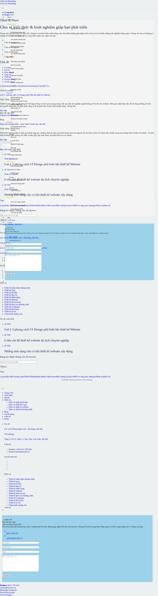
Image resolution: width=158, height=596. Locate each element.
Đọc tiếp (3, 110)
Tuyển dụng (11, 220)
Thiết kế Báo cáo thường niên (16, 304)
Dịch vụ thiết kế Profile (18, 402)
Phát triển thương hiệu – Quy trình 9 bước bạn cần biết (22, 124)
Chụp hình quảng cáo (13, 314)
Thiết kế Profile (10, 292)
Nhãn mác (100, 205)
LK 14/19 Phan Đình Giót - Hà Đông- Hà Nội (19, 238)
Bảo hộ (107, 205)
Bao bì (45, 205)
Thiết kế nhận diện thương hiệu (17, 288)
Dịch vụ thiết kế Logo (18, 404)
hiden (6, 419)
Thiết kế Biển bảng (12, 297)
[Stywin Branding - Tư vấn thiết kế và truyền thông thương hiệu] (8, 2)
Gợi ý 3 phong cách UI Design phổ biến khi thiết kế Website (25, 95)
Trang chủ (8, 12)
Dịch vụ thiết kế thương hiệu (20, 409)
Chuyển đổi (70, 205)
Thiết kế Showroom (12, 302)
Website (34, 205)
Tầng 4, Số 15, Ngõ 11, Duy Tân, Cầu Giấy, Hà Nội (26, 439)
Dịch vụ (7, 400)
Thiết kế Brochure (11, 309)
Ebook (7, 70)
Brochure (52, 205)
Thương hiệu (18, 205)
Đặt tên (40, 205)
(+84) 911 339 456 (24, 449)
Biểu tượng (60, 205)
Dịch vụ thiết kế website (18, 407)
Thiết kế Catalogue (12, 307)
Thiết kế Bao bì (10, 295)
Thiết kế (7, 77)
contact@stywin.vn (22, 452)
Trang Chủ (8, 393)
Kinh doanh (9, 72)
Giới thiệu (11, 15)
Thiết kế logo (9, 290)
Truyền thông (10, 79)
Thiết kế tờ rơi (10, 311)
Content (7, 67)
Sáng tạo (8, 74)
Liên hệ (10, 222)
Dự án (9, 17)
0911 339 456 (12, 533)
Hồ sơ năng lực (81, 205)
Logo (2, 205)
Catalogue (92, 205)
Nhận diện (9, 205)
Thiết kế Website (11, 300)
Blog (9, 218)
